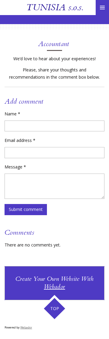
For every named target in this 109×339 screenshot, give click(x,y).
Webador (54, 287)
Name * (12, 114)
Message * (15, 167)
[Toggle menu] (102, 7)
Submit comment (26, 209)
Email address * (20, 140)
